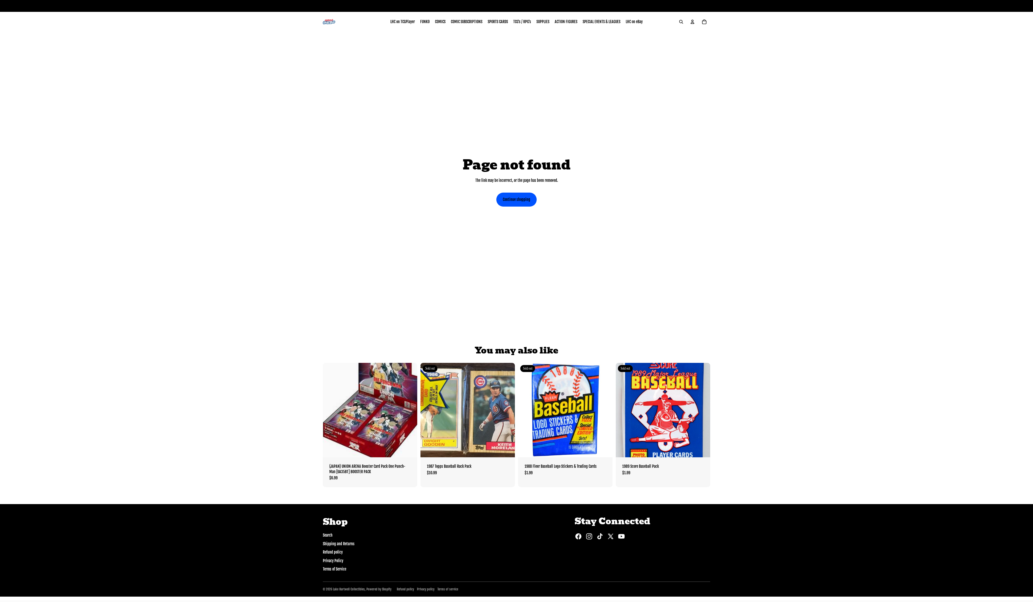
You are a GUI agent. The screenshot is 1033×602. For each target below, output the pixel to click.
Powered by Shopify (378, 589)
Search (327, 535)
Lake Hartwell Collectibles (349, 589)
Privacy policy (425, 589)
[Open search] (681, 22)
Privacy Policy (333, 560)
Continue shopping (516, 199)
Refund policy (333, 552)
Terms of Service (334, 569)
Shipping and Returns (339, 543)
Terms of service (447, 589)
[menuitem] (402, 22)
